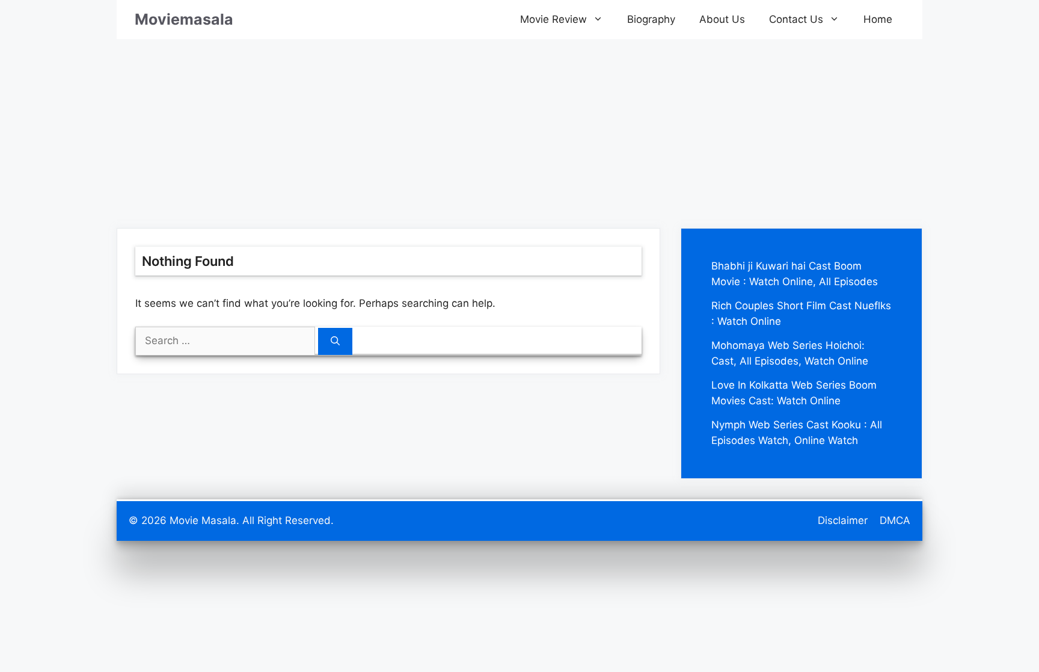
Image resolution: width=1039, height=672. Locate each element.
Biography (651, 19)
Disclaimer (843, 520)
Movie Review (553, 19)
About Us (722, 19)
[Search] (335, 341)
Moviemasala (184, 19)
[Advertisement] (519, 123)
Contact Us (796, 19)
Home (877, 19)
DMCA (895, 520)
